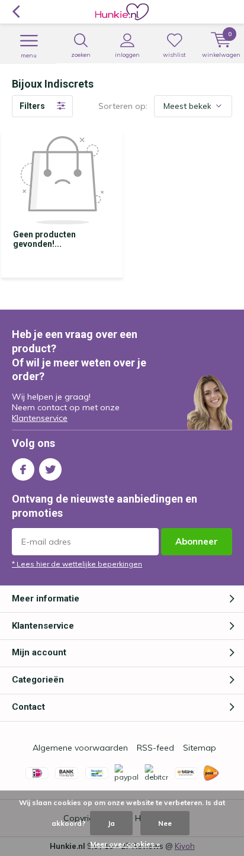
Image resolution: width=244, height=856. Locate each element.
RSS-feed (155, 747)
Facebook (23, 469)
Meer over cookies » (125, 843)
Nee (165, 823)
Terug (16, 12)
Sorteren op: (122, 106)
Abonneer (196, 541)
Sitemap (199, 747)
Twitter (50, 469)
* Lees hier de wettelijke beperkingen (77, 563)
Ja (111, 823)
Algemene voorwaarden (80, 747)
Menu (29, 55)
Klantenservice (40, 418)
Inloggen (127, 55)
